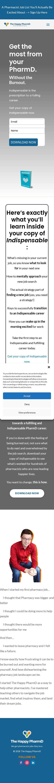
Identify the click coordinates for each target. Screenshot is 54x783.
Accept (27, 396)
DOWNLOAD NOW (23, 142)
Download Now (27, 493)
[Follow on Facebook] (21, 762)
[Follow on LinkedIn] (33, 762)
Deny (27, 404)
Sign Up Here (38, 12)
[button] (49, 367)
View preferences (27, 412)
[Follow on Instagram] (27, 762)
